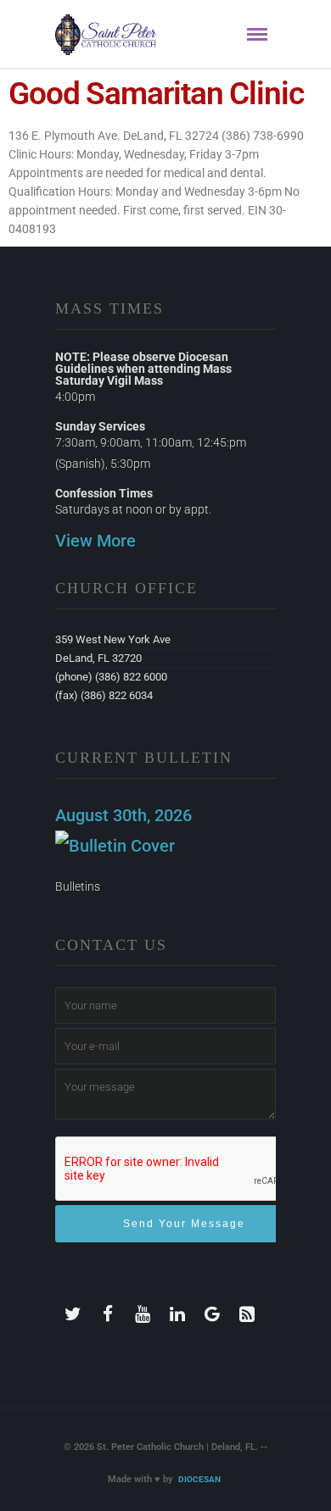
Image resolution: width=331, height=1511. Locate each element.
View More (95, 541)
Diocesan (199, 1479)
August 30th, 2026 (123, 815)
